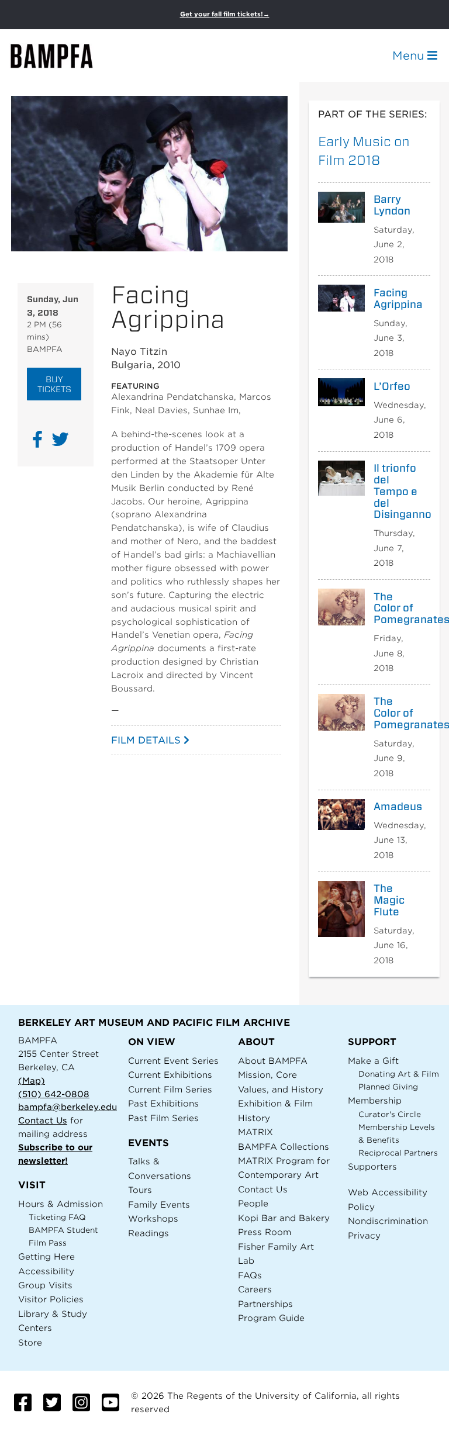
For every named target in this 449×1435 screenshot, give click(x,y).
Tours (140, 1190)
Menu (409, 55)
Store (30, 1342)
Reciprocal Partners (398, 1153)
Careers (255, 1289)
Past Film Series (163, 1118)
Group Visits (45, 1285)
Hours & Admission (60, 1204)
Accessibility (46, 1271)
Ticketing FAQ (57, 1217)
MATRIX (255, 1132)
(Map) (31, 1080)
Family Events (159, 1204)
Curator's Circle (389, 1114)
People (253, 1203)
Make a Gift (373, 1061)
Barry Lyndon (392, 205)
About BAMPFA (273, 1061)
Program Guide (271, 1318)
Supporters (372, 1166)
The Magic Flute (389, 900)
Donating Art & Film (398, 1074)
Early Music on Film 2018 (364, 150)
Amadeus (398, 806)
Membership (375, 1100)
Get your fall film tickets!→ (225, 14)
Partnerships (265, 1304)
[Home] (62, 56)
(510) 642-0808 (53, 1094)
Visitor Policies (51, 1299)
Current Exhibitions (170, 1075)
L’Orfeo (392, 386)
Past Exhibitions (163, 1103)
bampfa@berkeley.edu (67, 1107)
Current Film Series (170, 1089)
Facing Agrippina (398, 298)
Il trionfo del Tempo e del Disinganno (398, 491)
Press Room (264, 1232)
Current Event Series (173, 1061)
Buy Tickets (54, 384)
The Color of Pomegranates (398, 608)
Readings (148, 1233)
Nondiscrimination (388, 1221)
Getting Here (46, 1256)
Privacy (364, 1235)
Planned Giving (388, 1087)
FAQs (250, 1275)
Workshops (153, 1218)
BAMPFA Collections (283, 1147)
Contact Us (42, 1120)
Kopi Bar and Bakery (284, 1218)
